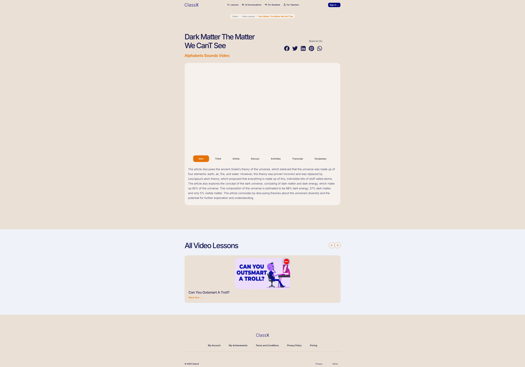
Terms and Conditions (267, 345)
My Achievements (238, 345)
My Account (214, 345)
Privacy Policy (294, 345)
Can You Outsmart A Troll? (209, 292)
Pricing (313, 345)
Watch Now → (195, 297)
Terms (335, 364)
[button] (287, 48)
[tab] (201, 158)
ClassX (235, 16)
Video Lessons (248, 16)
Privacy (319, 364)
